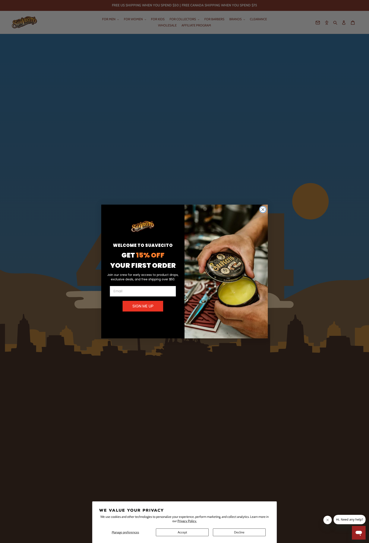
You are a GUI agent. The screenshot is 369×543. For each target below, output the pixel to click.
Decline (239, 532)
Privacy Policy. (187, 521)
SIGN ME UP (142, 306)
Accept (182, 532)
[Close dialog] (263, 209)
